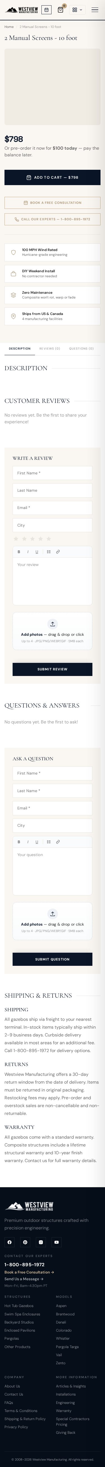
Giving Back (65, 1432)
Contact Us (13, 1394)
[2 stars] (24, 539)
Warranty (63, 1410)
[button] (52, 631)
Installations (66, 1394)
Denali (61, 1322)
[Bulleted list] (49, 552)
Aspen (61, 1305)
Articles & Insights (71, 1386)
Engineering (65, 1402)
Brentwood (65, 1314)
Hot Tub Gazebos (18, 1305)
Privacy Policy (16, 1427)
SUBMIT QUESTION (52, 959)
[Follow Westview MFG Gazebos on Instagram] (41, 1242)
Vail (59, 1355)
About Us (12, 1386)
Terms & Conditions (20, 1410)
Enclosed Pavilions (19, 1330)
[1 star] (16, 539)
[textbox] (52, 581)
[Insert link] (58, 552)
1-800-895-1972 (24, 1264)
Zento (61, 1363)
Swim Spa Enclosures (22, 1314)
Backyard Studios (19, 1322)
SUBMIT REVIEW (53, 669)
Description (20, 348)
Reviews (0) (49, 348)
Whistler (63, 1338)
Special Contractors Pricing (72, 1421)
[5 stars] (48, 539)
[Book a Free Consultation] (46, 9)
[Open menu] (95, 10)
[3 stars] (32, 539)
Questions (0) (81, 348)
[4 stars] (40, 539)
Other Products (17, 1346)
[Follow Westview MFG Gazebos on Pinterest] (25, 1242)
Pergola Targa (67, 1346)
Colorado (64, 1330)
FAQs (8, 1402)
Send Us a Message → (24, 1279)
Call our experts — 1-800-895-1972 (55, 219)
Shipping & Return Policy (25, 1418)
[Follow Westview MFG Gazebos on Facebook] (9, 1242)
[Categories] (77, 10)
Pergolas (11, 1338)
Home (9, 27)
